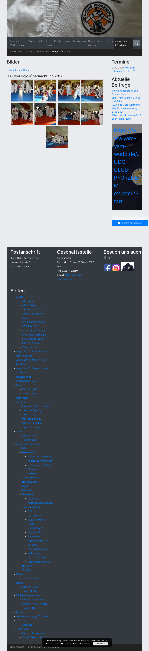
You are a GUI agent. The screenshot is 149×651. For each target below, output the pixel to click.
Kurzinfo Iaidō (29, 389)
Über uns (65, 51)
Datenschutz (29, 452)
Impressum (22, 397)
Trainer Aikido (29, 347)
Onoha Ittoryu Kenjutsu (95, 43)
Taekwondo (79, 41)
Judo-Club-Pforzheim (121, 43)
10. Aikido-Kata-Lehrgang (126, 104)
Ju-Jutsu (49, 43)
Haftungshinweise (26, 380)
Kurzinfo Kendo (30, 586)
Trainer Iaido (29, 393)
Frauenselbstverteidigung (36, 406)
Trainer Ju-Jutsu (31, 427)
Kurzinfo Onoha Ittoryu (34, 599)
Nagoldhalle (34, 532)
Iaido (110, 41)
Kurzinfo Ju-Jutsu (31, 422)
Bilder (55, 51)
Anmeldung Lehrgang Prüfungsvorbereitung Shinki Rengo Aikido (34, 334)
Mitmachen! (43, 51)
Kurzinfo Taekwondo (33, 633)
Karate (57, 41)
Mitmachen (28, 490)
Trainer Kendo (29, 591)
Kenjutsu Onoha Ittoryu (28, 595)
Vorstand (29, 51)
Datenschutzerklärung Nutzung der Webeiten (40, 469)
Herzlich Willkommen (17, 43)
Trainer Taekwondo (32, 637)
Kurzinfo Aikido (30, 342)
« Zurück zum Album (18, 70)
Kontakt (26, 486)
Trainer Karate (30, 578)
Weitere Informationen (81, 644)
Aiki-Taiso (27, 300)
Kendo (67, 41)
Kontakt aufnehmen (131, 222)
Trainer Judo (29, 439)
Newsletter (16, 51)
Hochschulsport (31, 481)
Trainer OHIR (29, 607)
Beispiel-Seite (23, 376)
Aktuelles (27, 624)
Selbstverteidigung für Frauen (32, 616)
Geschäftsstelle (30, 477)
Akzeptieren (100, 643)
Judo (40, 41)
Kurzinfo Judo (29, 435)
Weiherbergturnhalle (39, 561)
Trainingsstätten (31, 507)
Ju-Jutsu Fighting (31, 410)
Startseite (21, 620)
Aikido (32, 41)
